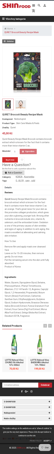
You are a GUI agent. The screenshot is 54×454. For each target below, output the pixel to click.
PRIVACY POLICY (36, 441)
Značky (5, 127)
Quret (13, 127)
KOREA (19, 177)
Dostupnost (7, 119)
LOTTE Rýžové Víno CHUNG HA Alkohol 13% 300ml (14, 362)
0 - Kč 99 (20, 180)
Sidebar (10, 41)
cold (33, 180)
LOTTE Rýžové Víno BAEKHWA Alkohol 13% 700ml (39, 362)
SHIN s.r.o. (21, 448)
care (27, 180)
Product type (8, 123)
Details (8, 187)
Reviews (9, 192)
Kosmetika (29, 177)
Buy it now (10, 160)
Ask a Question (15, 172)
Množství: (6, 151)
